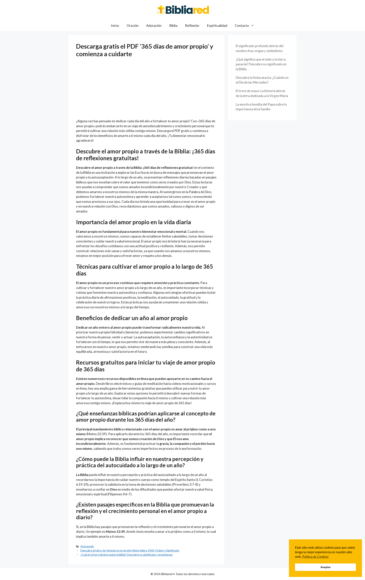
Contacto (242, 25)
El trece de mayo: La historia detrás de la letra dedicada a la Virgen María (262, 93)
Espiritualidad (217, 25)
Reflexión (192, 25)
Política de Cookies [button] (315, 556)
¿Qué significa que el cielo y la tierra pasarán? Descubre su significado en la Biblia (261, 64)
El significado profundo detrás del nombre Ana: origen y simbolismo (259, 48)
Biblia (173, 25)
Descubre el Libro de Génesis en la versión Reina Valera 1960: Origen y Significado (129, 550)
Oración (133, 25)
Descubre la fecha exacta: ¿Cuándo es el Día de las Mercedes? (262, 80)
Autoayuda (87, 546)
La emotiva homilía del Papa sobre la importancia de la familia (261, 106)
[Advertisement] (146, 90)
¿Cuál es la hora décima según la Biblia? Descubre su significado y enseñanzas (126, 554)
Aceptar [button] (326, 567)
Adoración (154, 25)
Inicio (115, 25)
